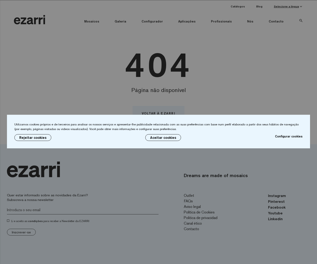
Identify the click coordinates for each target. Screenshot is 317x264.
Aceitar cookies (163, 137)
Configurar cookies (289, 136)
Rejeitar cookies (32, 137)
